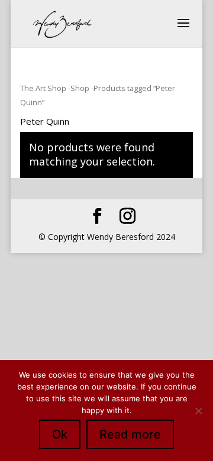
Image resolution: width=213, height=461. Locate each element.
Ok (59, 434)
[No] (198, 411)
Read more (130, 434)
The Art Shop (43, 88)
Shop (79, 88)
